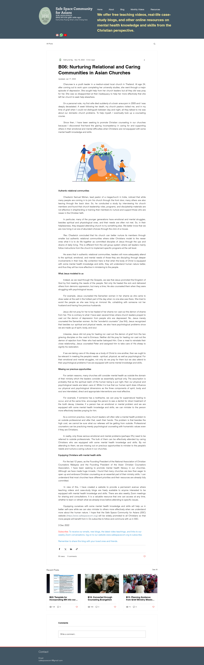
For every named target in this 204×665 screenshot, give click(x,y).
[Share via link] (77, 549)
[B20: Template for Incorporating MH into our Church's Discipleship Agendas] (64, 583)
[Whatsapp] (61, 35)
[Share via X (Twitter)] (65, 549)
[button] (154, 44)
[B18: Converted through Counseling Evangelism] (102, 583)
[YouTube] (65, 35)
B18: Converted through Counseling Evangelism (100, 598)
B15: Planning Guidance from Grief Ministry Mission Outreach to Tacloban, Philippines (140, 598)
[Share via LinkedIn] (71, 549)
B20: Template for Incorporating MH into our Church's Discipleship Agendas (62, 598)
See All (154, 569)
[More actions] (144, 59)
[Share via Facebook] (59, 549)
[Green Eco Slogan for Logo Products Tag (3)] (57, 35)
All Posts (50, 44)
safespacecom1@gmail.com (51, 660)
